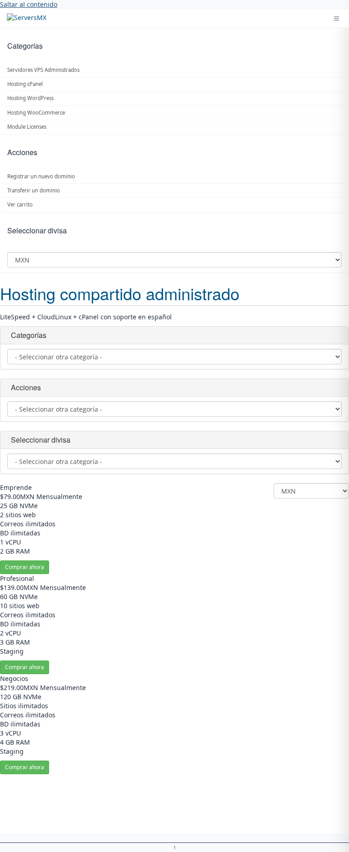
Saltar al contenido (28, 4)
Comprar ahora (24, 567)
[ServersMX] (26, 18)
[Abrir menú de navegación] (336, 18)
